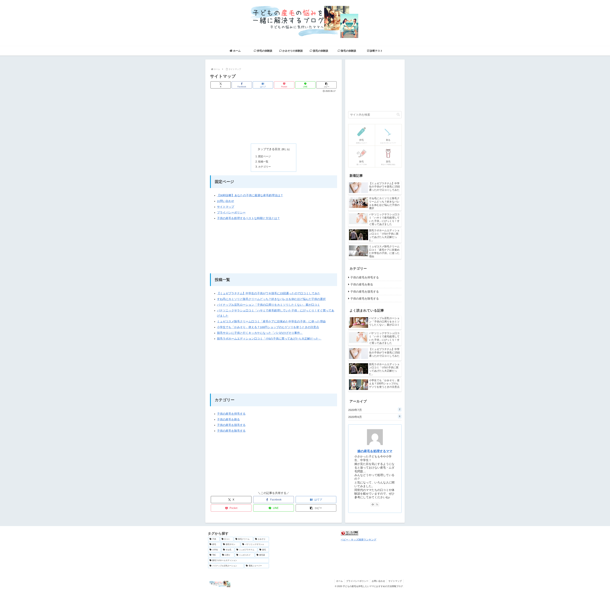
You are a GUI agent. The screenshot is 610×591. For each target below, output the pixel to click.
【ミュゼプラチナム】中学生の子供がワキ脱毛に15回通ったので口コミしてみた (268, 293)
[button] (326, 84)
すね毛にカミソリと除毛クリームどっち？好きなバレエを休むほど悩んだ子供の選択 (271, 299)
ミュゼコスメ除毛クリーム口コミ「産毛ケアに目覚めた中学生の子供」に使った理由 (271, 321)
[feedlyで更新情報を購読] (373, 504)
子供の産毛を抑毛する (231, 413)
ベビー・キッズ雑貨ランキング (358, 539)
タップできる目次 (269, 149)
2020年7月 (374, 410)
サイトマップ (225, 206)
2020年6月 (374, 417)
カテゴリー (264, 166)
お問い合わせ (225, 201)
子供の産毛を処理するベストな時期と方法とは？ (248, 218)
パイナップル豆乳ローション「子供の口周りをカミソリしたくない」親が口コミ (268, 304)
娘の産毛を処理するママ (374, 451)
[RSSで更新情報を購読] (377, 504)
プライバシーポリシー (231, 212)
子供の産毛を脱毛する (231, 425)
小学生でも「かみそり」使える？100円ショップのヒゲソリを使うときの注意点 (268, 327)
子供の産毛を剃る (228, 419)
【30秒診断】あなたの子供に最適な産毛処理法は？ (250, 195)
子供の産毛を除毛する (231, 430)
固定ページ (264, 156)
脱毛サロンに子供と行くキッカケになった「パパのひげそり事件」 (260, 332)
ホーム (339, 581)
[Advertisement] (273, 117)
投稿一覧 (263, 161)
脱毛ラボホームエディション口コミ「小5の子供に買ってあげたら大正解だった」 (269, 338)
